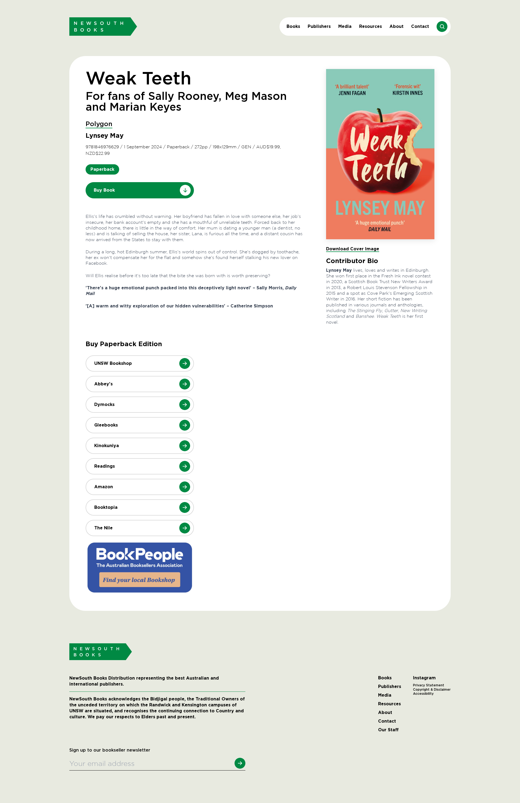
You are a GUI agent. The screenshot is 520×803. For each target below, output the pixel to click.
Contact (420, 26)
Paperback (102, 169)
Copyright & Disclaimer (432, 689)
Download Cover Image (352, 249)
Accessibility (423, 693)
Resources (370, 26)
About (396, 26)
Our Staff (388, 730)
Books (293, 26)
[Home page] (103, 26)
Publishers (319, 26)
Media (345, 26)
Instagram (424, 678)
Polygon (99, 124)
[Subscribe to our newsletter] (240, 763)
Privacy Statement (428, 685)
